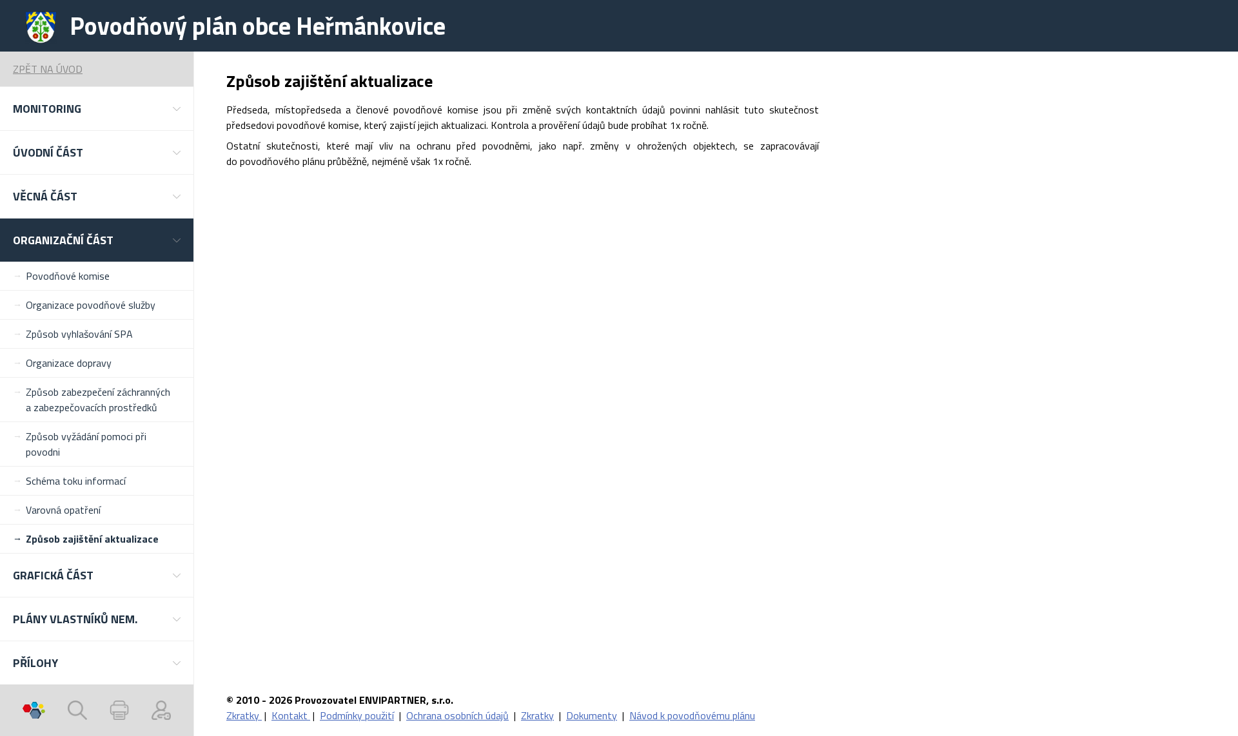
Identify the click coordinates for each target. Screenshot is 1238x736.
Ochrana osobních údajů (457, 715)
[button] (96, 108)
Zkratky (244, 715)
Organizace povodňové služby (90, 305)
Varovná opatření (63, 510)
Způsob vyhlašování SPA (79, 334)
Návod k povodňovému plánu (692, 715)
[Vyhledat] (77, 710)
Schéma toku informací (76, 481)
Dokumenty (591, 715)
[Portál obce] (34, 710)
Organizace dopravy (69, 363)
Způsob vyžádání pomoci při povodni (86, 444)
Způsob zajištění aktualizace (92, 539)
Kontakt (290, 715)
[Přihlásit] (161, 710)
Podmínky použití (357, 715)
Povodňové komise (68, 276)
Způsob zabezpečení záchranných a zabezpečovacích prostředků (98, 399)
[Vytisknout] (119, 710)
